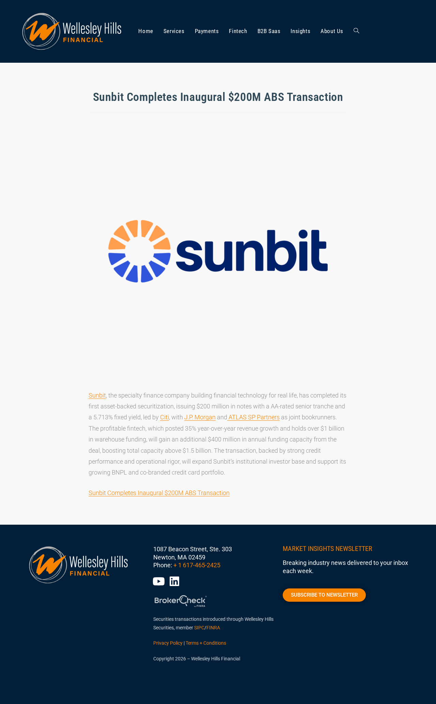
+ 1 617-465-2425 (196, 565)
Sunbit (97, 395)
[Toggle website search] (356, 31)
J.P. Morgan (200, 417)
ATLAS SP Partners (253, 417)
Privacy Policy (168, 643)
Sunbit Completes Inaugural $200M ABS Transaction (159, 492)
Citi (164, 417)
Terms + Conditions (206, 643)
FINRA (213, 627)
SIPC (199, 627)
